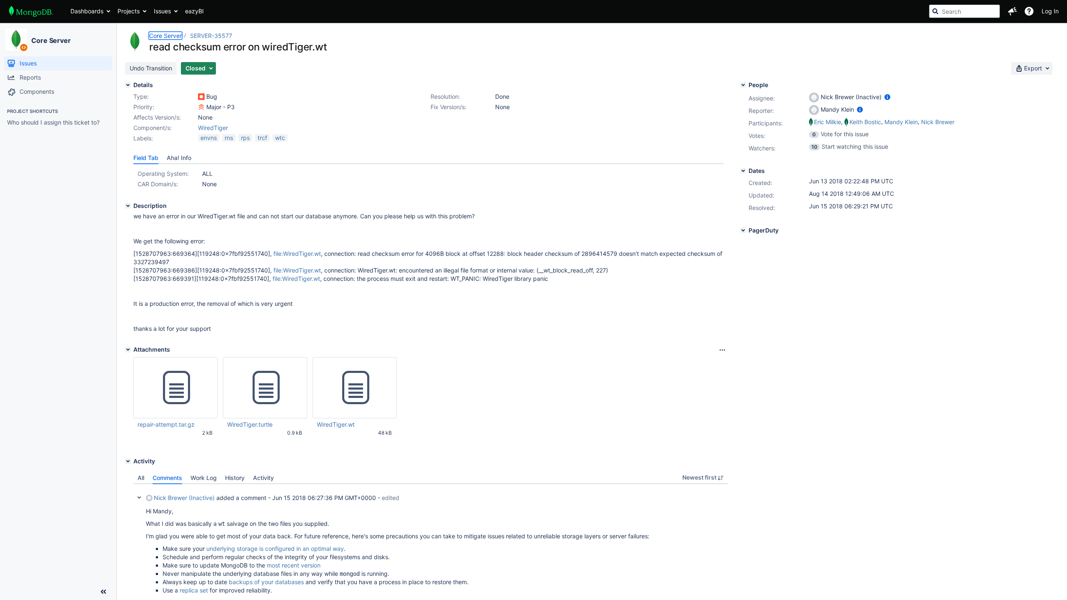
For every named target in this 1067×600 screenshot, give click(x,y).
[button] (1012, 11)
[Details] (128, 85)
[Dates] (743, 171)
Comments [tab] (167, 477)
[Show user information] (887, 96)
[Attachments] (128, 349)
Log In (1050, 11)
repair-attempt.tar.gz (166, 424)
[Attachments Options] (722, 350)
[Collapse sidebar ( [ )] (103, 591)
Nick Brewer (937, 121)
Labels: (143, 138)
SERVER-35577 (211, 35)
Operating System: (163, 173)
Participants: (766, 123)
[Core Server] (16, 40)
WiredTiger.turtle (250, 424)
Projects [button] (129, 11)
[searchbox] (964, 11)
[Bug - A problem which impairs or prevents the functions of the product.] (201, 96)
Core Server (51, 40)
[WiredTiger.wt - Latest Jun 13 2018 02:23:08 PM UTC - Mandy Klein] (354, 388)
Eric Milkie (827, 121)
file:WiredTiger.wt (297, 253)
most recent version (294, 565)
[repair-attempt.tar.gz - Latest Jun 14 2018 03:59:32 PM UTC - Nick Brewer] (175, 388)
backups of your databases (266, 581)
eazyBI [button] (194, 11)
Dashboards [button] (86, 11)
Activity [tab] (263, 477)
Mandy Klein (901, 121)
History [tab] (235, 477)
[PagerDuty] (743, 230)
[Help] (1029, 11)
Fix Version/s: (448, 106)
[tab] (146, 158)
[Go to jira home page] (31, 11)
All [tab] (141, 477)
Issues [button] (162, 11)
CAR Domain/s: (158, 184)
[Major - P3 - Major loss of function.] (201, 107)
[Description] (128, 206)
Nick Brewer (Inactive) (184, 497)
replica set (194, 590)
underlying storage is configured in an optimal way (275, 548)
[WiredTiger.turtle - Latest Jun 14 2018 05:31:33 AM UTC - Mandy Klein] (265, 388)
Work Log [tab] (203, 477)
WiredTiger (213, 127)
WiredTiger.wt (336, 424)
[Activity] (128, 461)
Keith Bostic (865, 121)
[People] (743, 85)
